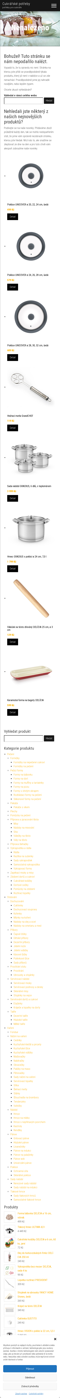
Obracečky (19, 1064)
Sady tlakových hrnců (25, 1195)
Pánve (13, 1134)
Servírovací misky (23, 983)
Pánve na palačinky (23, 1154)
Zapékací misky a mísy (22, 872)
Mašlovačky (19, 1056)
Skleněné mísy (21, 991)
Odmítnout (30, 1377)
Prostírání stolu (18, 966)
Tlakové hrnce (17, 1191)
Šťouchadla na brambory (26, 1097)
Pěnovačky (19, 1073)
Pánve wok (19, 1158)
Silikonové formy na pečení (27, 799)
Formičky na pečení (23, 766)
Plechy (13, 811)
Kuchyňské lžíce (22, 1048)
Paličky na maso (22, 1068)
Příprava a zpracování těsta (24, 819)
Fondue (14, 1032)
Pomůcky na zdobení (24, 889)
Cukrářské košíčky (23, 880)
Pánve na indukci (22, 1150)
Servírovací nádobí (19, 978)
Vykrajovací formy (23, 868)
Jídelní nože (20, 946)
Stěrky (17, 1093)
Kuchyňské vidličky (23, 1052)
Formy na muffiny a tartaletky (29, 782)
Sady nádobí (16, 1179)
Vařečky (18, 1105)
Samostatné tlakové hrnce (27, 1199)
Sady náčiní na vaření (24, 1077)
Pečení (10, 754)
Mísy (16, 823)
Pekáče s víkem (22, 807)
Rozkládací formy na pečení (28, 794)
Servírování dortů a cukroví (24, 999)
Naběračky (19, 1060)
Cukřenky (18, 905)
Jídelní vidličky (21, 950)
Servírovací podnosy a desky (28, 987)
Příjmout (30, 1368)
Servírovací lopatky (23, 1081)
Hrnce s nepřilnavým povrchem (29, 1122)
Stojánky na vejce (23, 995)
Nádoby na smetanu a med (27, 925)
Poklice (14, 1167)
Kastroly (18, 1126)
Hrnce (17, 1113)
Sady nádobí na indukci (25, 1187)
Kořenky (18, 913)
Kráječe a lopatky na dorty (27, 1007)
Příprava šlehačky (19, 844)
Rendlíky (18, 1130)
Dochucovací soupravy (25, 909)
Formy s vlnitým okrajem (26, 790)
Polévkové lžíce (21, 958)
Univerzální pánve (23, 1162)
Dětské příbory (21, 938)
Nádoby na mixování (24, 827)
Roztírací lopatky (22, 893)
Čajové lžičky (20, 934)
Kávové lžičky (20, 954)
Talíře (13, 1011)
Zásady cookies (21, 1394)
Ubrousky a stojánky (24, 974)
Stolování (12, 897)
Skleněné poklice (22, 1175)
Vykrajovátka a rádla (20, 848)
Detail (13, 216)
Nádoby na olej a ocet (25, 921)
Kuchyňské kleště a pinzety (27, 1044)
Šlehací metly (20, 1089)
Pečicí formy (16, 770)
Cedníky (18, 1040)
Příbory (14, 929)
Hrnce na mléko (22, 1117)
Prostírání (19, 970)
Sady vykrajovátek (23, 860)
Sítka (16, 1085)
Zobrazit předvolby (30, 1386)
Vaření (10, 1027)
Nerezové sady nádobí (25, 1183)
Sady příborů (20, 962)
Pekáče (14, 803)
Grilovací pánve (21, 1138)
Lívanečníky (19, 1146)
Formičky (15, 758)
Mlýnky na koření (22, 917)
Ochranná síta (21, 1171)
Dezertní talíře (21, 1015)
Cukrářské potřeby (36, 1394)
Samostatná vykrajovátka (27, 864)
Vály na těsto (20, 839)
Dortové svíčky (21, 885)
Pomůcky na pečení (20, 815)
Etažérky (18, 1003)
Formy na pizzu (21, 786)
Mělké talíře (19, 1023)
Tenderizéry (20, 1101)
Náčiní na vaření (18, 1036)
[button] (55, 1339)
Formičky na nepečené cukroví (29, 762)
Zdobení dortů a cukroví (22, 876)
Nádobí (13, 1109)
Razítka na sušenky (23, 856)
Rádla (16, 852)
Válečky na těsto (22, 835)
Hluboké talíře (21, 1019)
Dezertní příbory (22, 942)
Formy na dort (21, 778)
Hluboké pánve (21, 1142)
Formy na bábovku (23, 774)
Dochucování (17, 901)
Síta (16, 831)
